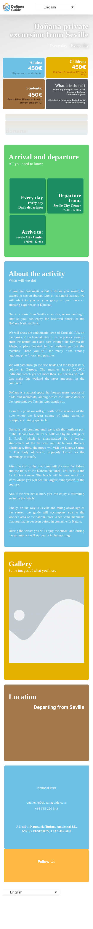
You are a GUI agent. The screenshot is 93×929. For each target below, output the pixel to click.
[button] (87, 7)
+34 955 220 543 (46, 808)
